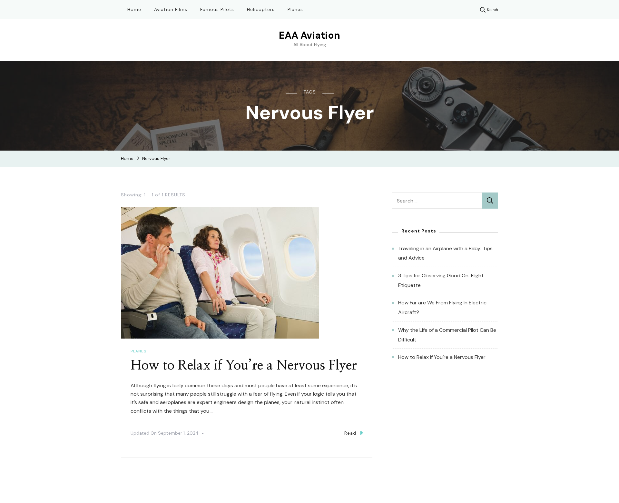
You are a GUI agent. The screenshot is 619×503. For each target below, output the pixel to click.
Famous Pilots (217, 9)
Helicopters (261, 9)
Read (350, 433)
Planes (295, 9)
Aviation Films (170, 9)
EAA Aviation (309, 35)
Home (134, 9)
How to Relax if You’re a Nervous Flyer (244, 365)
